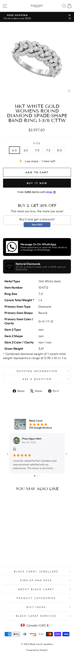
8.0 (59, 150)
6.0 (14, 150)
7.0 (37, 150)
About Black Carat (36, 589)
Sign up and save (36, 580)
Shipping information (37, 371)
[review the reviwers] (14, 449)
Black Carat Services (36, 615)
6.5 (26, 150)
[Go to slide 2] (37, 475)
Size (37, 143)
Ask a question (37, 379)
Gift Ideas (36, 607)
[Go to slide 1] (34, 475)
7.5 (48, 150)
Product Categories (36, 598)
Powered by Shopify (37, 650)
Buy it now (37, 183)
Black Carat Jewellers (36, 571)
